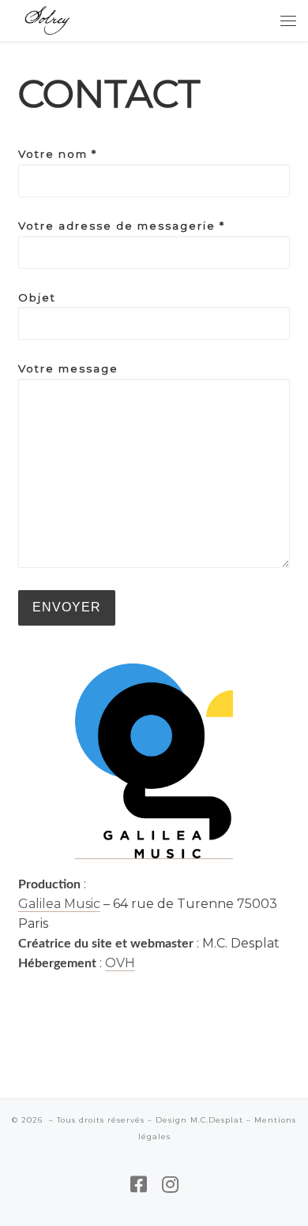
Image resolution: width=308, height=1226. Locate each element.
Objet (37, 297)
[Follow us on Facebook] (138, 1184)
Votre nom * (57, 154)
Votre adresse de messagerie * (121, 225)
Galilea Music (59, 903)
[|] (47, 19)
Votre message (68, 368)
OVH (120, 962)
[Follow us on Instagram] (170, 1184)
